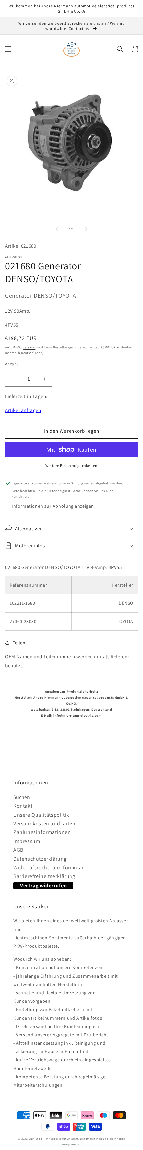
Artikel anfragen (23, 410)
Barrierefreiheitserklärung (44, 876)
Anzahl (11, 364)
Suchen (21, 797)
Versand (29, 347)
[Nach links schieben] (57, 229)
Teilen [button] (19, 643)
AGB (18, 849)
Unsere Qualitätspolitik (41, 814)
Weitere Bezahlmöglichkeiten (71, 465)
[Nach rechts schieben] (86, 229)
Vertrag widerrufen (43, 885)
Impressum (26, 841)
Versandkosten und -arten (44, 823)
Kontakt (22, 805)
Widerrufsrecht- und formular (48, 867)
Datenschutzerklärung (40, 858)
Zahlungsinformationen (42, 832)
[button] (8, 49)
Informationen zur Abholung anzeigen (53, 506)
